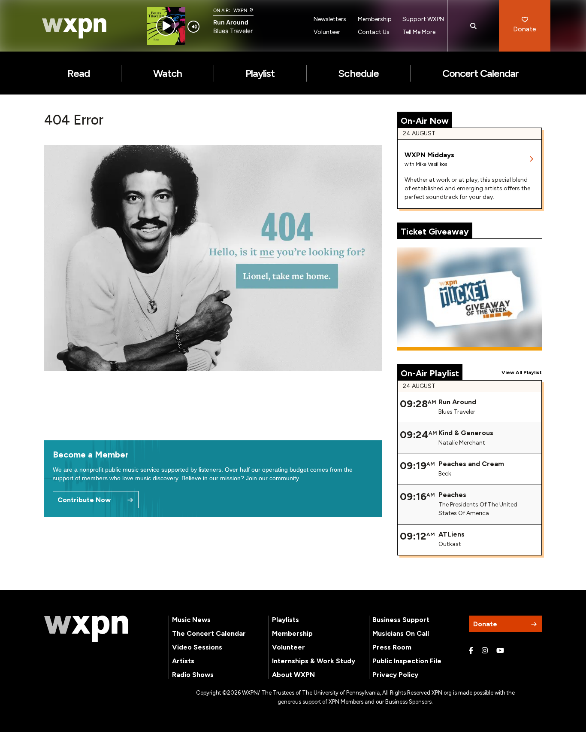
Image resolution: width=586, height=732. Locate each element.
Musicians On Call (400, 633)
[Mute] (193, 27)
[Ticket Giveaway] (469, 299)
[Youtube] (500, 650)
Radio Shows (193, 675)
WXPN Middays (429, 155)
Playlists (285, 620)
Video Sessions (197, 647)
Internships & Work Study (313, 661)
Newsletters (330, 19)
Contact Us (374, 32)
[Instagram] (485, 650)
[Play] (165, 26)
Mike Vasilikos (431, 164)
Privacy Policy (395, 675)
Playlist (260, 73)
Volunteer (327, 32)
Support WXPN (423, 19)
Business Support (400, 620)
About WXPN (293, 675)
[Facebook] (471, 650)
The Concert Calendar (209, 633)
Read (78, 73)
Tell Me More (418, 32)
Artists (183, 661)
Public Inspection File (406, 661)
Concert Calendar (480, 73)
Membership (375, 19)
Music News (191, 620)
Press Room (391, 647)
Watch (167, 73)
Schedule (358, 73)
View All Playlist (521, 372)
